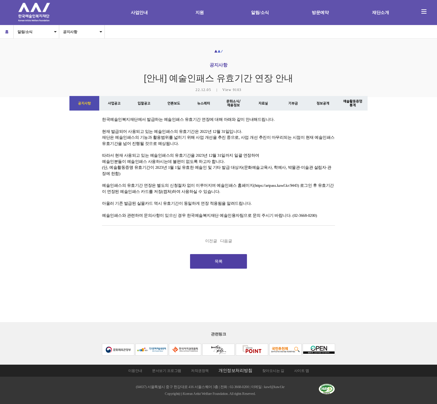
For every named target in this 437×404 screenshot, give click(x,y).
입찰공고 (144, 103)
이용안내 (135, 371)
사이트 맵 (301, 371)
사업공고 (114, 103)
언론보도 (174, 103)
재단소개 (380, 12)
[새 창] (118, 350)
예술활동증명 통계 (352, 103)
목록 (219, 261)
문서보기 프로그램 (166, 371)
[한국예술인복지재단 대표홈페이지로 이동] (34, 20)
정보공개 (323, 103)
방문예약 (320, 12)
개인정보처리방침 (235, 370)
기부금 (293, 103)
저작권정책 (200, 371)
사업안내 (139, 12)
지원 (200, 12)
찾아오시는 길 (273, 371)
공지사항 (70, 32)
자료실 (263, 103)
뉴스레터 (203, 103)
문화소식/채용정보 (233, 103)
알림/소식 (260, 12)
